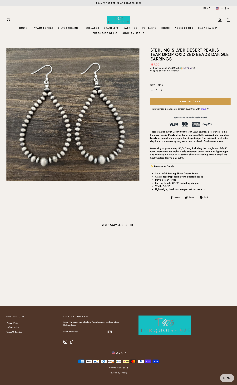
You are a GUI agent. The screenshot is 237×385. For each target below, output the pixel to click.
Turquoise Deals (105, 33)
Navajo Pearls (42, 28)
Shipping (154, 70)
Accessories (184, 28)
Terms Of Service (14, 331)
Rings (165, 28)
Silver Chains (68, 28)
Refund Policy (12, 327)
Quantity (156, 85)
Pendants (149, 28)
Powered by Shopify (118, 372)
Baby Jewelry (208, 28)
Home (23, 28)
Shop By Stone (133, 33)
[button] (190, 67)
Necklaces (91, 28)
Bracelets (111, 28)
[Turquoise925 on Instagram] (65, 342)
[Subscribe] (110, 332)
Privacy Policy (12, 322)
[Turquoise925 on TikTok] (72, 342)
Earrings (131, 28)
